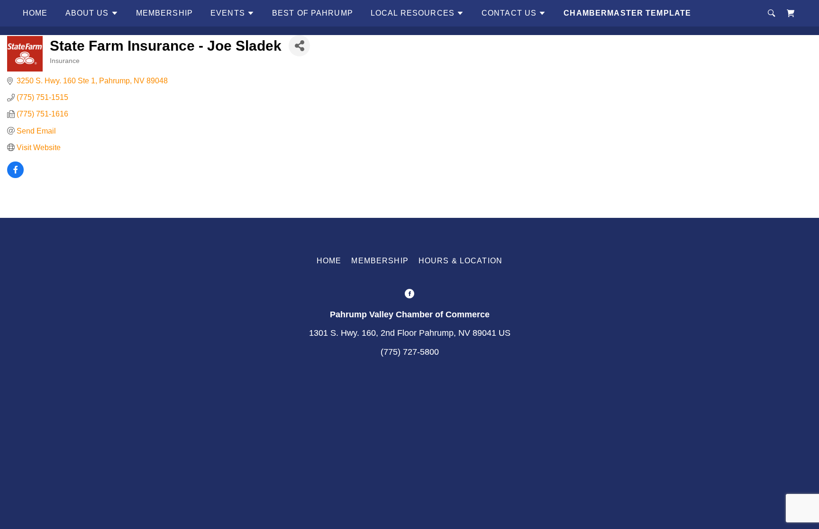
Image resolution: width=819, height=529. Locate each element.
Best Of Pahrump (312, 13)
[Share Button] (299, 45)
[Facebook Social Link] (409, 295)
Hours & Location (460, 261)
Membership (164, 13)
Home (35, 13)
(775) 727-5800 (410, 352)
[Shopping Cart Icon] (790, 13)
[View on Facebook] (15, 175)
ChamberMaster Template (627, 13)
